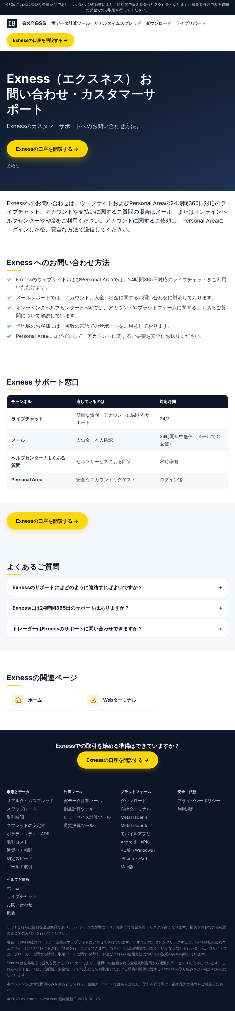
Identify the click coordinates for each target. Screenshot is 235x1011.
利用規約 (186, 808)
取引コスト (17, 841)
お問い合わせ (19, 904)
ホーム (13, 888)
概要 (11, 912)
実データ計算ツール (70, 23)
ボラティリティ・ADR (28, 833)
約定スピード (19, 858)
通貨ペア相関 (19, 850)
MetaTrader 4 (134, 817)
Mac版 (127, 866)
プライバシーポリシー (198, 800)
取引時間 (15, 817)
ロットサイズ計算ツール (87, 817)
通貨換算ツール (79, 825)
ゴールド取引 (19, 866)
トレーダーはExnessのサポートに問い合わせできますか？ (78, 628)
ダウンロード (158, 23)
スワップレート (22, 808)
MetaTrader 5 (134, 825)
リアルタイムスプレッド (117, 23)
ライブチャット (22, 896)
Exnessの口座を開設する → (40, 40)
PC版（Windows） (139, 850)
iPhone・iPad (134, 858)
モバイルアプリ (136, 833)
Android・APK (135, 841)
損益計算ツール (79, 808)
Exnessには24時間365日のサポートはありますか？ (71, 608)
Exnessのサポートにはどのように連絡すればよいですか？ (78, 587)
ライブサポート (191, 23)
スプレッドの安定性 (26, 825)
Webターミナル (136, 808)
